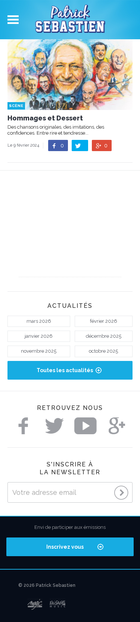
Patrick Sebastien (70, 19)
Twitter (54, 425)
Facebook (23, 425)
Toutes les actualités (65, 370)
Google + (117, 425)
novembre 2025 (38, 351)
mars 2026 (39, 321)
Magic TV (35, 604)
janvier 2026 (39, 336)
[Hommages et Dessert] (70, 106)
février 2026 (103, 321)
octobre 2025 (103, 351)
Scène (16, 106)
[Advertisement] (70, 230)
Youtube (85, 425)
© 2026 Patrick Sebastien (46, 585)
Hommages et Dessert (45, 118)
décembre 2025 (103, 336)
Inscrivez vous (65, 547)
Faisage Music (58, 604)
